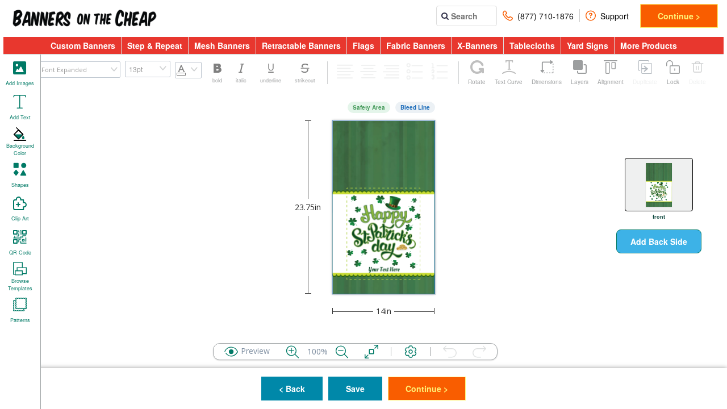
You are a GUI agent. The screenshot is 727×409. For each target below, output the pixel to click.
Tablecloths (532, 45)
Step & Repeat (154, 45)
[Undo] (450, 351)
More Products (648, 45)
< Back (292, 388)
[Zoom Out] (342, 351)
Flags (363, 45)
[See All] (371, 351)
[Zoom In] (292, 351)
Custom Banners (83, 45)
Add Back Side (658, 241)
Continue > (679, 16)
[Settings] (410, 351)
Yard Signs (587, 45)
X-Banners (477, 45)
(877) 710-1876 (545, 16)
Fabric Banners (415, 45)
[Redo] (479, 351)
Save (355, 388)
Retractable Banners (301, 45)
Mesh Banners (222, 45)
